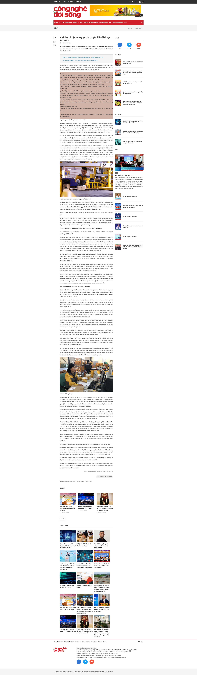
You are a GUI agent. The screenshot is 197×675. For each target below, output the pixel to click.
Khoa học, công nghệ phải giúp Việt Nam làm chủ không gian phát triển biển (102, 609)
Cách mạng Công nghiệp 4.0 (70, 481)
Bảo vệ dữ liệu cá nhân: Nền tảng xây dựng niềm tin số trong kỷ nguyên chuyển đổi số (84, 565)
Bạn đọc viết (119, 114)
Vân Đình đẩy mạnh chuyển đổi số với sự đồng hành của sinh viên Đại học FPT (101, 565)
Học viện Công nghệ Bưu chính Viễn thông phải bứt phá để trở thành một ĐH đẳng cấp (83, 57)
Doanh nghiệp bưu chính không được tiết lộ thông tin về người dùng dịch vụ (80, 60)
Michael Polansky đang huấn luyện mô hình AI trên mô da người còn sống (101, 545)
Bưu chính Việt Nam (80, 481)
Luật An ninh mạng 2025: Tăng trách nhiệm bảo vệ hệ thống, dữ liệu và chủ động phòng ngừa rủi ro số (67, 566)
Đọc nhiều (118, 55)
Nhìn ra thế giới (83, 22)
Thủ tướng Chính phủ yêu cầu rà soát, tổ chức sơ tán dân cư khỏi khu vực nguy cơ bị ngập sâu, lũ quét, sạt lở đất (101, 588)
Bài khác (62, 488)
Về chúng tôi (56, 1)
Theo (104, 476)
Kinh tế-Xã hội (93, 641)
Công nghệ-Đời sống (66, 22)
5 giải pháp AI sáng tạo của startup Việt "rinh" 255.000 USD (86, 507)
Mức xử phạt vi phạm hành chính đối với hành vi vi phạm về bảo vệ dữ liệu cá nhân (68, 545)
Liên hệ (64, 1)
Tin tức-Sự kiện (57, 22)
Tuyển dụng (78, 1)
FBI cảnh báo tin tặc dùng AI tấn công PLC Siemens (67, 586)
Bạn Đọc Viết (59, 641)
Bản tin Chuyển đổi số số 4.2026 (124, 175)
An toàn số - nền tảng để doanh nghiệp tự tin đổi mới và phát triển (67, 508)
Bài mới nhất (64, 525)
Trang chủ (130, 28)
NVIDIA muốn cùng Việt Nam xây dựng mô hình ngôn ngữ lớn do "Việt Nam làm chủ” (105, 508)
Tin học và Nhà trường (117, 22)
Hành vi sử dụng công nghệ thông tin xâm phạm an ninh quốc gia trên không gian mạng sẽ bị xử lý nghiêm (85, 610)
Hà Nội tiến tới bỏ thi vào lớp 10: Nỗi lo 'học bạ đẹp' (84, 545)
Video (125, 22)
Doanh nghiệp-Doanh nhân (105, 22)
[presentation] (61, 518)
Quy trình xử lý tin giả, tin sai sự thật (84, 586)
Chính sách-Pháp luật (93, 22)
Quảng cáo (70, 1)
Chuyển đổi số (75, 22)
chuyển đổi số (88, 481)
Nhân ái (99, 641)
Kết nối (117, 38)
